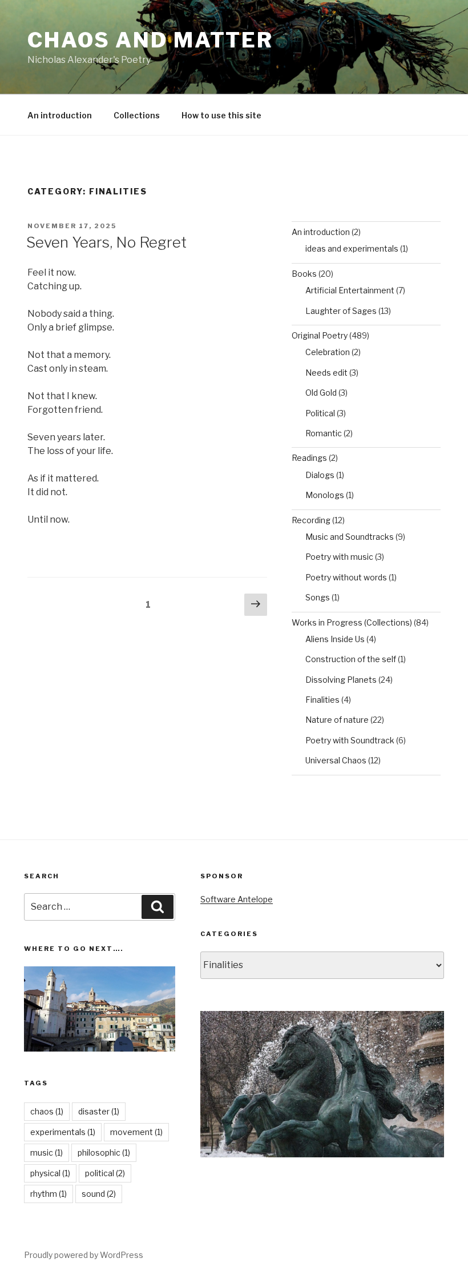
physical (50, 1173)
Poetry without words (346, 577)
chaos (46, 1111)
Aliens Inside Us (335, 639)
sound (99, 1194)
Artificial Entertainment (349, 290)
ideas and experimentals (351, 248)
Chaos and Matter (150, 40)
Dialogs (319, 475)
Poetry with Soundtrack (349, 740)
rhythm (48, 1194)
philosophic (104, 1152)
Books (304, 273)
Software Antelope (236, 899)
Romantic (323, 433)
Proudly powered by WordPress (83, 1255)
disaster (98, 1111)
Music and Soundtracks (349, 537)
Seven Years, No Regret (106, 242)
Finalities (322, 699)
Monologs (324, 495)
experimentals (62, 1132)
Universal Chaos (335, 760)
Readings (309, 458)
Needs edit (326, 372)
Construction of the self (350, 659)
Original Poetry (320, 335)
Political (320, 413)
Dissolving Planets (341, 679)
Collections (137, 115)
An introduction (59, 115)
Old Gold (321, 392)
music (46, 1152)
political (105, 1173)
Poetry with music (339, 557)
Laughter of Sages (341, 311)
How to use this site (221, 115)
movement (136, 1132)
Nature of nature (337, 719)
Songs (317, 597)
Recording (311, 520)
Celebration (327, 352)
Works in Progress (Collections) (352, 622)
